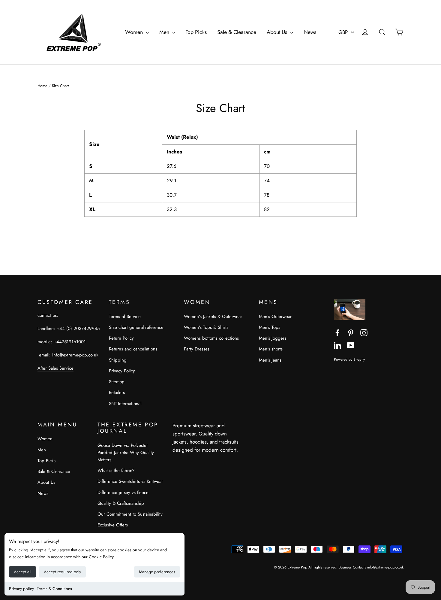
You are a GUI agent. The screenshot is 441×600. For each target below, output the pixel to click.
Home (42, 86)
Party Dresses (196, 349)
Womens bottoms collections (211, 338)
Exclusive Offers (113, 525)
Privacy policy (21, 589)
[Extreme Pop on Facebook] (337, 332)
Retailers (117, 392)
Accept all (22, 572)
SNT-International (125, 403)
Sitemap (116, 381)
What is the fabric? (116, 470)
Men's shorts (271, 349)
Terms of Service (125, 316)
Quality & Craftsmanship (121, 503)
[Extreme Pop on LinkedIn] (337, 345)
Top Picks (196, 32)
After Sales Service (56, 368)
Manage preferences (157, 572)
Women (134, 32)
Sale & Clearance (236, 32)
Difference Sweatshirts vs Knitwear (130, 481)
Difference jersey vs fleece (123, 492)
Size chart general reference (136, 327)
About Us (278, 32)
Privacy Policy (122, 371)
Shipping (118, 360)
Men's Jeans (270, 360)
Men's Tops (269, 327)
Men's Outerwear (275, 316)
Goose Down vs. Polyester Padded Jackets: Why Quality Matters (126, 452)
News (310, 32)
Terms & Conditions (54, 589)
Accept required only (62, 572)
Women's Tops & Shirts (206, 327)
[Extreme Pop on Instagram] (364, 332)
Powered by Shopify (349, 359)
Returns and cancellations (133, 349)
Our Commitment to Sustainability (130, 514)
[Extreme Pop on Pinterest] (350, 332)
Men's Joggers (272, 338)
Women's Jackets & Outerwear (213, 316)
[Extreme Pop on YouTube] (350, 345)
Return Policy (121, 338)
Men (165, 32)
